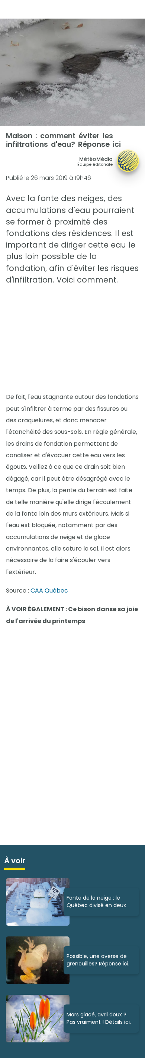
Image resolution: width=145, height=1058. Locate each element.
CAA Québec (49, 590)
